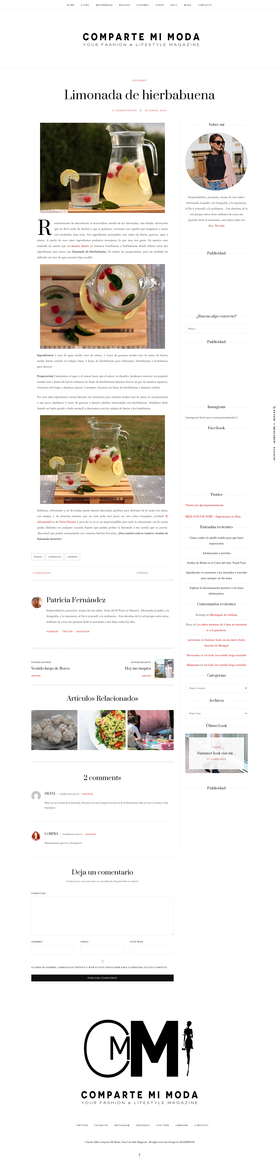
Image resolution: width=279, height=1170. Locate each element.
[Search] (244, 329)
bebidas (38, 557)
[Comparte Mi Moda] (139, 39)
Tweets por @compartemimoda (204, 505)
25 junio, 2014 (156, 110)
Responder (88, 794)
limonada (72, 557)
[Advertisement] (216, 285)
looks (216, 747)
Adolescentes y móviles (217, 553)
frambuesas (54, 557)
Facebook (52, 631)
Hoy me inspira (138, 668)
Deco (174, 4)
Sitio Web (136, 942)
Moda (188, 4)
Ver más (220, 226)
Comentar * (39, 893)
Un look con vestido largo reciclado (225, 655)
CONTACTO (205, 4)
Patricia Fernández (76, 600)
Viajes (160, 4)
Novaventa (193, 655)
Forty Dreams (67, 522)
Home (71, 4)
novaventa (194, 640)
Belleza (124, 4)
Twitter (67, 631)
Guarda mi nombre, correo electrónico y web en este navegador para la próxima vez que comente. (99, 967)
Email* (85, 942)
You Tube (162, 1125)
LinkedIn (182, 1125)
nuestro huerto (80, 246)
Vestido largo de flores (50, 668)
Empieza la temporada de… (216, 753)
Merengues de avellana (223, 615)
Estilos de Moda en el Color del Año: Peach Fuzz (216, 563)
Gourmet (142, 4)
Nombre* (37, 942)
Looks (85, 4)
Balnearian (193, 665)
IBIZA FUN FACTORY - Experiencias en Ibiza (213, 517)
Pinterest (143, 1125)
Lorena (51, 834)
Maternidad (104, 4)
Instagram (82, 631)
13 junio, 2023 (216, 759)
